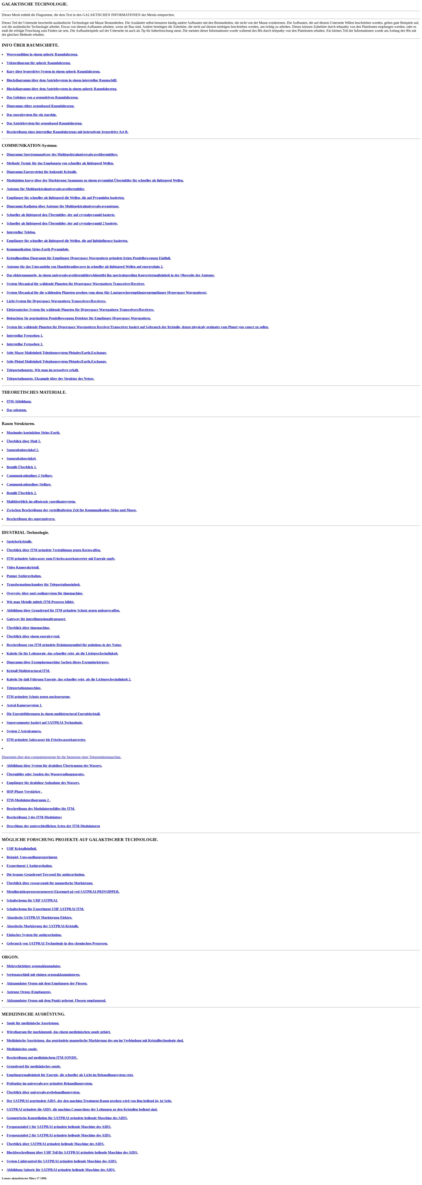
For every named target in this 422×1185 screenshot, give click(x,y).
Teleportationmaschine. (24, 688)
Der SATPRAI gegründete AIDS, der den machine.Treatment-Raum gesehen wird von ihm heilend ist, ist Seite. (89, 1101)
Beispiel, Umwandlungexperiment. (32, 857)
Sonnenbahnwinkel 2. (23, 450)
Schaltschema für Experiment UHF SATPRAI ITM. (45, 909)
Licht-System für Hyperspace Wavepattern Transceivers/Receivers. (56, 301)
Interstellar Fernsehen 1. (25, 335)
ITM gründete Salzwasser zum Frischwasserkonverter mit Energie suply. (61, 558)
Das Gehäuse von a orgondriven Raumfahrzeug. (42, 97)
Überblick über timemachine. (28, 628)
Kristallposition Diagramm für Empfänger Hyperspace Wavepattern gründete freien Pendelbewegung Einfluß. (89, 258)
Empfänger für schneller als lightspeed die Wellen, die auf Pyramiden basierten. (66, 198)
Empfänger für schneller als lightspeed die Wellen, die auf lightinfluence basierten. (67, 241)
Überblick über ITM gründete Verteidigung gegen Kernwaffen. (54, 550)
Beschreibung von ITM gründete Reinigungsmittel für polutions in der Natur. (64, 645)
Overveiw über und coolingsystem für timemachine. (45, 593)
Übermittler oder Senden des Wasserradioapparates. (46, 774)
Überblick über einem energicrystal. (33, 636)
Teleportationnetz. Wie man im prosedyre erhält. (43, 370)
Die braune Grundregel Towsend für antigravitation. (46, 874)
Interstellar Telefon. (21, 232)
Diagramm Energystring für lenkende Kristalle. (42, 172)
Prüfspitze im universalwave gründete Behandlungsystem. (50, 1083)
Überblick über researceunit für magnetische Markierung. (50, 883)
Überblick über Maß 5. (24, 441)
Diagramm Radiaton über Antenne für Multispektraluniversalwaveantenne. (63, 206)
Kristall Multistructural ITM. (28, 671)
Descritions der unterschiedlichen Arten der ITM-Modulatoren (53, 826)
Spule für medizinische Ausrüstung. (33, 1023)
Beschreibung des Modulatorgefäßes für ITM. (41, 808)
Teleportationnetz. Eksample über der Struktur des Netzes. (50, 378)
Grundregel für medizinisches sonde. (34, 1066)
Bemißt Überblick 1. (22, 467)
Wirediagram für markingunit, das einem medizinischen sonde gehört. (59, 1032)
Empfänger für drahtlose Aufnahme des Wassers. (43, 783)
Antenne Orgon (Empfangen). (29, 992)
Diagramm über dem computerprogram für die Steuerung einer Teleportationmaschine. (61, 757)
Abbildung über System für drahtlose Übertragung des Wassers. (54, 765)
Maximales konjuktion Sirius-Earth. (33, 432)
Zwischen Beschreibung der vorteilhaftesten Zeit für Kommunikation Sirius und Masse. (72, 510)
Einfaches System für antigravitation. (34, 935)
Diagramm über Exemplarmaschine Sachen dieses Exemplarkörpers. (58, 662)
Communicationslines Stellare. (29, 484)
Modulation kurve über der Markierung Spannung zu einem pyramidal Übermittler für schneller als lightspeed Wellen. (95, 180)
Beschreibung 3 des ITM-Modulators (34, 817)
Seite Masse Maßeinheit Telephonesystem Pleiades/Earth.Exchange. (57, 353)
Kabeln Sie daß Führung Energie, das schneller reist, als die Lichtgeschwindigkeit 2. (69, 679)
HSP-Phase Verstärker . (24, 791)
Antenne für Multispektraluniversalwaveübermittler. (46, 189)
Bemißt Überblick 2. (22, 493)
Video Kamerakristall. (23, 567)
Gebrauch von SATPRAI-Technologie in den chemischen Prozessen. (57, 943)
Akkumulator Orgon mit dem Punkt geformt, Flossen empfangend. (56, 1000)
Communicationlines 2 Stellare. (30, 475)
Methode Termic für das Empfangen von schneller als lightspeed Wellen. (60, 163)
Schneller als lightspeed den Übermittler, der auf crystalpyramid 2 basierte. (62, 223)
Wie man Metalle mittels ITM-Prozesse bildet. (40, 602)
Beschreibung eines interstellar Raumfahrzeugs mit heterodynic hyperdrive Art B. (67, 132)
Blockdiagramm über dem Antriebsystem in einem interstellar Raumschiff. (62, 80)
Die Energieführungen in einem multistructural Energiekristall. (53, 714)
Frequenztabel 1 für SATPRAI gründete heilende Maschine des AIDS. (59, 1127)
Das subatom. (17, 410)
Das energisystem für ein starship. (32, 115)
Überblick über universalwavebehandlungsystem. (43, 1092)
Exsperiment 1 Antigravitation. (30, 866)
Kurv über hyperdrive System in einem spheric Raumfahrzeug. (53, 71)
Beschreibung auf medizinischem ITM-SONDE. (42, 1057)
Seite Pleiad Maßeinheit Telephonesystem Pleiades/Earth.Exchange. (57, 361)
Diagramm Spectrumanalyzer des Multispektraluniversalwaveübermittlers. (62, 154)
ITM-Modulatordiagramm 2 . (29, 800)
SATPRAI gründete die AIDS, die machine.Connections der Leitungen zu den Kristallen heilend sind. (82, 1109)
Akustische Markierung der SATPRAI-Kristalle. (43, 926)
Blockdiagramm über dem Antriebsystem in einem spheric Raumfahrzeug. (62, 89)
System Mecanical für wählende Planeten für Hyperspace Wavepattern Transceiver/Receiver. (76, 284)
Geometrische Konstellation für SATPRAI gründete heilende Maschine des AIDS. (67, 1118)
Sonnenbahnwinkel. (21, 458)
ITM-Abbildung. (19, 401)
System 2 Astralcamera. (24, 731)
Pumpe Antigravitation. (24, 576)
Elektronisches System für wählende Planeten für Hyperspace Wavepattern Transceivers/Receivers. (80, 310)
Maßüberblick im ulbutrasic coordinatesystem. (41, 501)
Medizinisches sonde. (22, 1049)
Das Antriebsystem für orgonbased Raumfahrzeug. (44, 123)
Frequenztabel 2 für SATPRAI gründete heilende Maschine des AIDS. (59, 1135)
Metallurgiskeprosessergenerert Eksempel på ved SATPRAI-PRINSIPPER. (63, 891)
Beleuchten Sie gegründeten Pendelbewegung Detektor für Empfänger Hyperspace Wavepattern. (79, 318)
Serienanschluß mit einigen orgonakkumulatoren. (43, 974)
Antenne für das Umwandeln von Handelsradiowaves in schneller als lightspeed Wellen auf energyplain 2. (85, 266)
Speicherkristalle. (19, 541)
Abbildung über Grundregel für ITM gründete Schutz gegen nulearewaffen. (63, 610)
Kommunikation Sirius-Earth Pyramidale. (38, 249)
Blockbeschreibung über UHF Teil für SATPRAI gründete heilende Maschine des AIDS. (72, 1152)
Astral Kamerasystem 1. (24, 705)
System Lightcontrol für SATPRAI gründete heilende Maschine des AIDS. (62, 1161)
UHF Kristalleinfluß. (22, 848)
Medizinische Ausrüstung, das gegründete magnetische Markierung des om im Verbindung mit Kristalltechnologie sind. (95, 1040)
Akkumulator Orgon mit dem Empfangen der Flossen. (47, 983)
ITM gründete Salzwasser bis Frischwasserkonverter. (46, 740)
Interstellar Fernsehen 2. (25, 344)
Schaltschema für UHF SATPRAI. (32, 900)
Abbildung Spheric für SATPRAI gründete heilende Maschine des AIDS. (61, 1170)
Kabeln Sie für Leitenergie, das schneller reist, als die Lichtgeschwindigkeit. (62, 653)
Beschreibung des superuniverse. (31, 519)
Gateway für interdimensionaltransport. (36, 619)
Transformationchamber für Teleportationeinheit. (43, 584)
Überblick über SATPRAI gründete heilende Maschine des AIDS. (55, 1144)
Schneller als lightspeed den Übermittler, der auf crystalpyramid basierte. (61, 215)
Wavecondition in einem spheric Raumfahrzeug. (42, 54)
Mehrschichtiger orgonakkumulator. (34, 966)
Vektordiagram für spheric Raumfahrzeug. (39, 63)
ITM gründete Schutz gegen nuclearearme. (39, 697)
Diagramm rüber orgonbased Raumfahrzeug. (41, 106)
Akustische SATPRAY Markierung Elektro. (39, 917)
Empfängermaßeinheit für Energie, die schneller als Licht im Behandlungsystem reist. (70, 1075)
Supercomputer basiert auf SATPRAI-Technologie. (45, 722)
